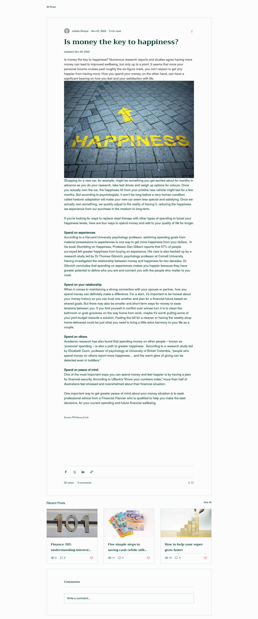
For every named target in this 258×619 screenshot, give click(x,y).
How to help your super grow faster (184, 547)
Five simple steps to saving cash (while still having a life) (126, 547)
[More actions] (192, 31)
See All (207, 502)
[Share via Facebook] (65, 472)
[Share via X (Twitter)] (74, 472)
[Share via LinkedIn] (83, 472)
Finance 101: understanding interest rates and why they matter (70, 547)
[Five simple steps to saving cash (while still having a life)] (129, 523)
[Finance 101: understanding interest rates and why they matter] (72, 523)
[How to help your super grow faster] (186, 523)
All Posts (51, 6)
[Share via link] (91, 472)
